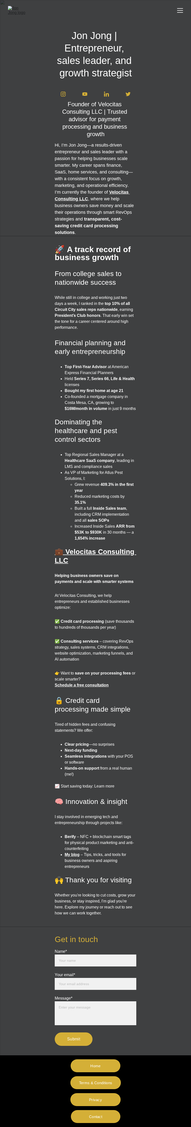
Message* (63, 998)
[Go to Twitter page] (128, 94)
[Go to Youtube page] (87, 94)
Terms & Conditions (95, 1083)
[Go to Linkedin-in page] (109, 94)
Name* (61, 951)
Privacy (95, 1100)
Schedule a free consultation (82, 685)
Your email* (65, 975)
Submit (73, 1039)
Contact (95, 1117)
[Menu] (180, 10)
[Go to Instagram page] (66, 94)
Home (95, 1066)
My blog (72, 854)
